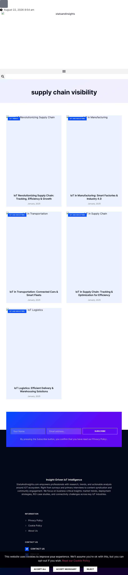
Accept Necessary (66, 569)
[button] (64, 71)
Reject (90, 569)
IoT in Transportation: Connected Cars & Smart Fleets (34, 293)
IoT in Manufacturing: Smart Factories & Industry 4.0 (94, 197)
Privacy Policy (99, 439)
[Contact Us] (27, 549)
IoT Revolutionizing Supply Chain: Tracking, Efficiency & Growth (34, 197)
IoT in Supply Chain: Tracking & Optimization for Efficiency (94, 293)
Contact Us (37, 548)
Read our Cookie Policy (76, 560)
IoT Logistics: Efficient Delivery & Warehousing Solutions (34, 389)
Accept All (40, 569)
